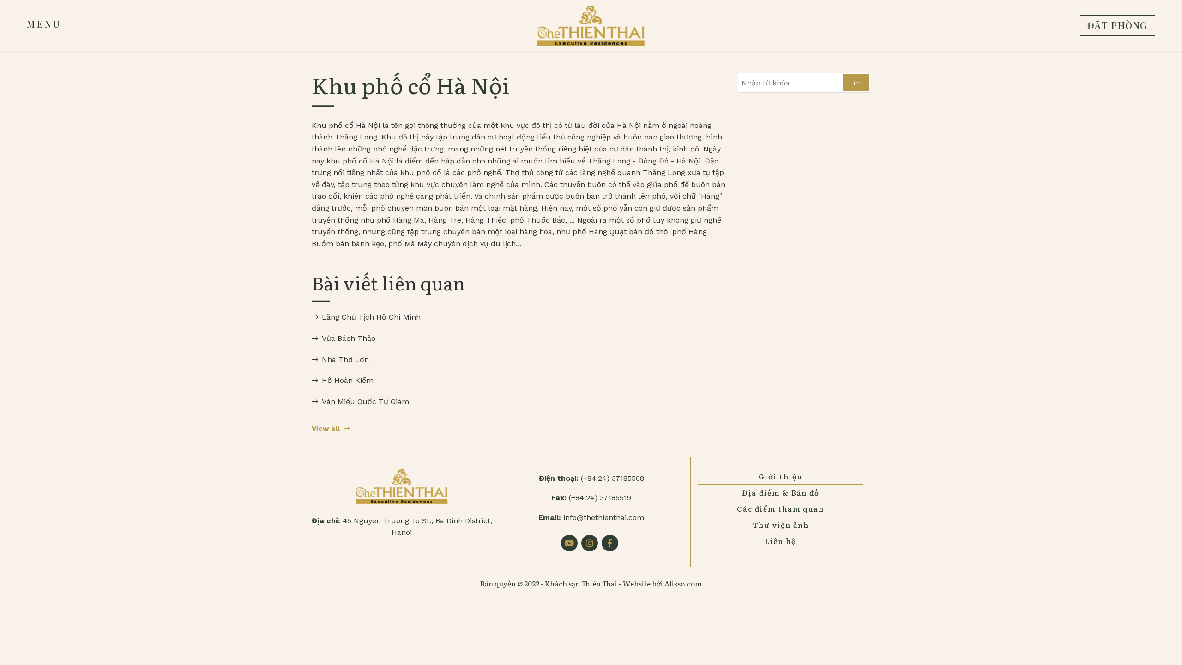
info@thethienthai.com (603, 517)
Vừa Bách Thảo (348, 338)
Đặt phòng (1117, 25)
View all (326, 428)
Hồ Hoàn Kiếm (348, 380)
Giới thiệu (780, 476)
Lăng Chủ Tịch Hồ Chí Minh (371, 317)
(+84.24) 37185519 (600, 497)
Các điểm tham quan (780, 508)
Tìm (855, 82)
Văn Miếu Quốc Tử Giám (365, 401)
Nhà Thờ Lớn (345, 359)
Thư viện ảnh (781, 525)
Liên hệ (780, 541)
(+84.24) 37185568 (612, 478)
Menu (44, 24)
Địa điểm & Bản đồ (781, 492)
